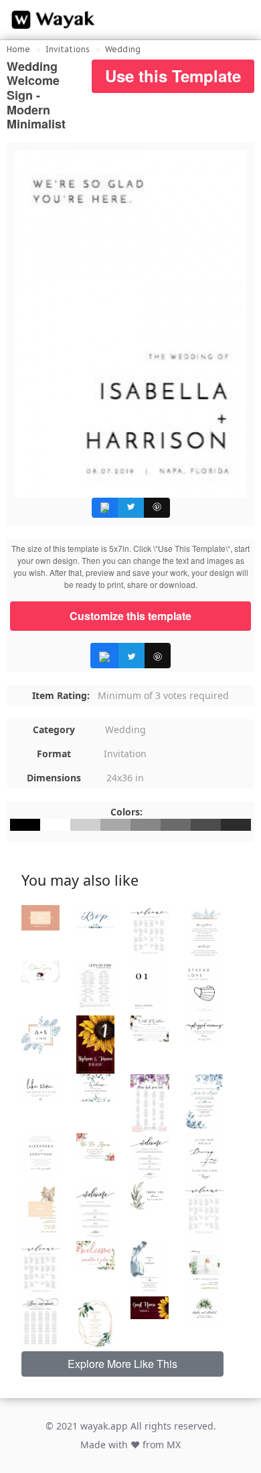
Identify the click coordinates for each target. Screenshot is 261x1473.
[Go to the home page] (50, 20)
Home (18, 49)
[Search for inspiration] (238, 20)
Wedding (123, 49)
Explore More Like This (122, 1363)
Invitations (68, 49)
